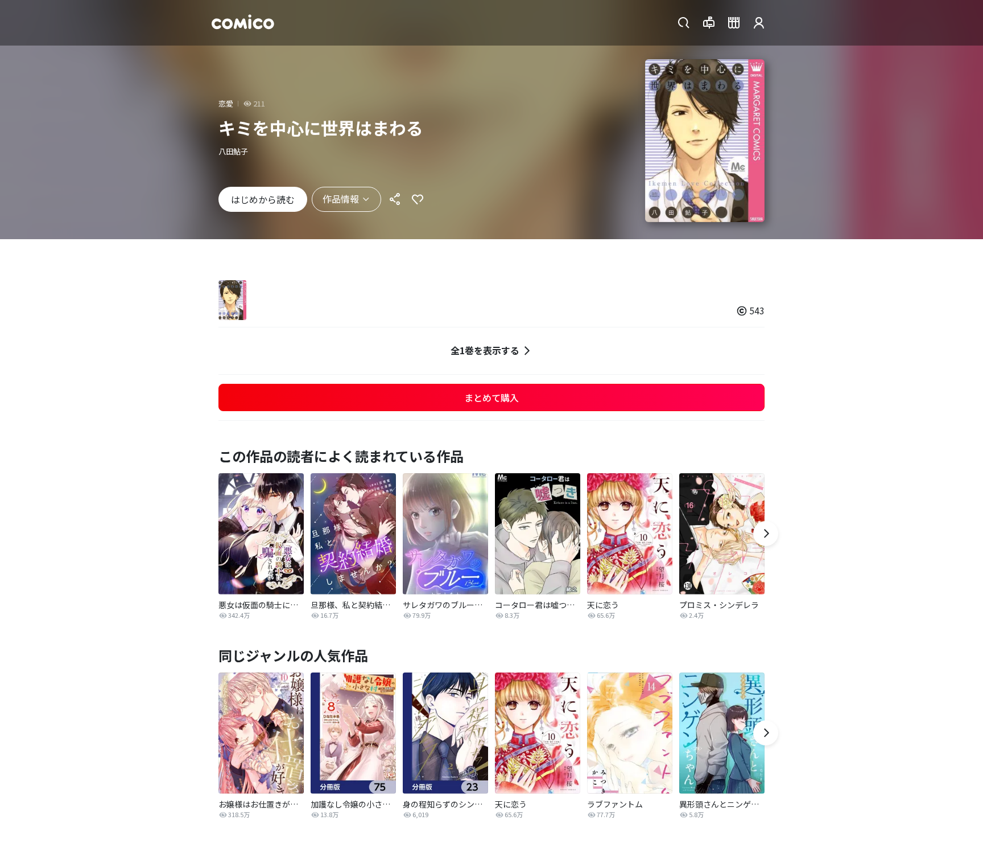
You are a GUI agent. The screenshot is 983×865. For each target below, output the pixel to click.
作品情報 (341, 199)
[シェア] (395, 199)
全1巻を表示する (485, 350)
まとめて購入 (491, 397)
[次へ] (765, 533)
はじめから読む (263, 199)
